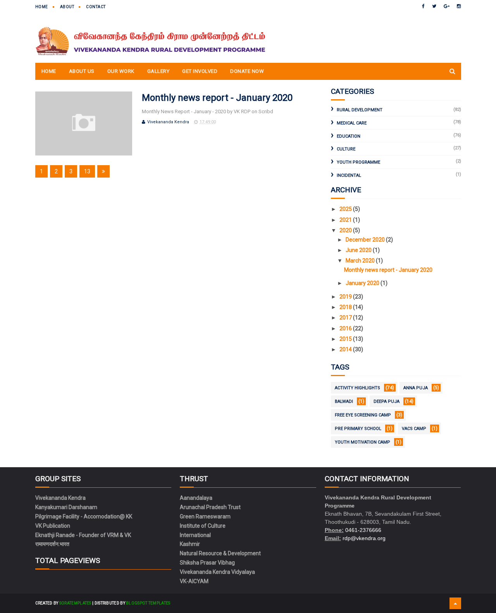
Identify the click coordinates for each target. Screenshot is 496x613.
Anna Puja (415, 387)
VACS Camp (414, 428)
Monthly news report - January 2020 (217, 97)
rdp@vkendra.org (364, 538)
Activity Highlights (357, 387)
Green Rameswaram (205, 516)
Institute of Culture (203, 526)
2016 (346, 328)
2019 (346, 297)
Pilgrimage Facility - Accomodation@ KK (83, 516)
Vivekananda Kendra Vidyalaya (217, 572)
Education (348, 136)
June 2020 (359, 250)
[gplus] (446, 6)
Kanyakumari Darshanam (66, 507)
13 (87, 171)
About (67, 7)
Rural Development (359, 109)
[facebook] (423, 6)
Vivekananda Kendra (60, 498)
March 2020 (361, 260)
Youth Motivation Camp (362, 442)
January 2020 (363, 283)
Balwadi (344, 401)
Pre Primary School (358, 428)
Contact (96, 7)
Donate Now (247, 71)
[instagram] (458, 6)
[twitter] (434, 6)
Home (41, 7)
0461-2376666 (363, 530)
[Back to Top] (455, 603)
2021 (346, 220)
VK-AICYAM (194, 581)
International (195, 535)
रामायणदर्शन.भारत (52, 544)
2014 (346, 349)
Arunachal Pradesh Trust (210, 507)
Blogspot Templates (148, 603)
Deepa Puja (387, 401)
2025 (346, 209)
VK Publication (52, 526)
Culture (346, 149)
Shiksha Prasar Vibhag (207, 562)
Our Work (120, 71)
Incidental (349, 175)
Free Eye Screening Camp (363, 415)
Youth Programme (358, 162)
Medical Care (352, 123)
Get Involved (199, 71)
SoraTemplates (75, 603)
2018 (346, 307)
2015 (346, 339)
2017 (346, 317)
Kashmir (190, 544)
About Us (82, 71)
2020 (346, 230)
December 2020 (366, 240)
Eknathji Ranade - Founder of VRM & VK (83, 535)
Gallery (158, 71)
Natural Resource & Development (220, 553)
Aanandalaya (196, 498)
